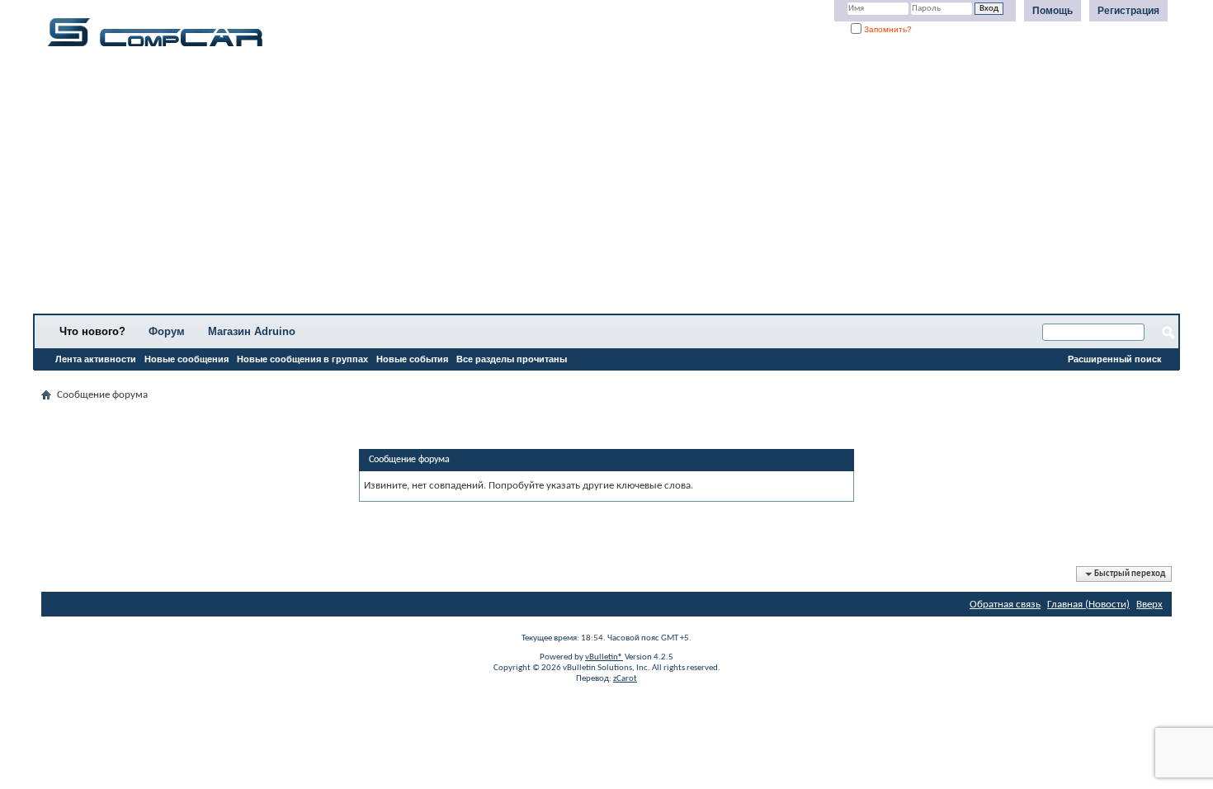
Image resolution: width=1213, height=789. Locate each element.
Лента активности (95, 359)
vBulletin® (604, 657)
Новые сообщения (186, 359)
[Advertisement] (516, 185)
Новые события (412, 359)
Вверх (1149, 604)
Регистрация (1128, 11)
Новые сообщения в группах (302, 359)
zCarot (625, 678)
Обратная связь (1005, 604)
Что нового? (92, 331)
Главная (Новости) (1088, 604)
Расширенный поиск (1115, 359)
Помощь (1052, 11)
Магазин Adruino (251, 331)
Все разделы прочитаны (511, 359)
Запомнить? (886, 29)
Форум (167, 331)
